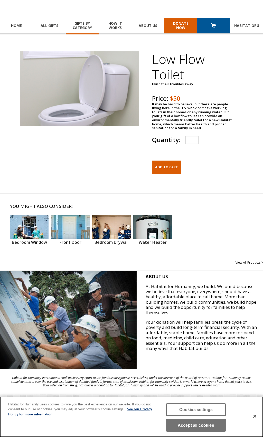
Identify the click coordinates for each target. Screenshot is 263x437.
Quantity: (166, 139)
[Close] (254, 416)
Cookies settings (196, 409)
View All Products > (249, 262)
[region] (131, 417)
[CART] (213, 26)
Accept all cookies (196, 425)
